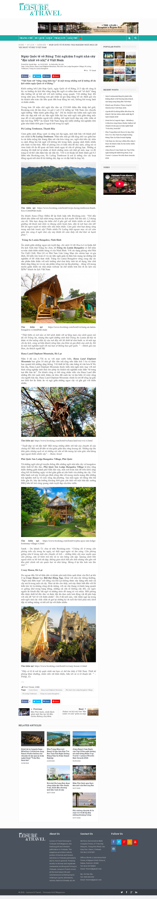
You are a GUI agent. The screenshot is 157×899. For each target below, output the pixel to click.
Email (94, 70)
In (87, 70)
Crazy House (29, 66)
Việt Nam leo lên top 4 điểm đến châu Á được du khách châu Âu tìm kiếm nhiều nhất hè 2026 (120, 143)
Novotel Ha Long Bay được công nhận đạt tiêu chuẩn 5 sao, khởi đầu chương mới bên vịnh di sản (58, 786)
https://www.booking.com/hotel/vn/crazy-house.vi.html (61, 666)
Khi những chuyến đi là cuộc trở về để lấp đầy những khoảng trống (83, 812)
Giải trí (72, 38)
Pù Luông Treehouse (29, 694)
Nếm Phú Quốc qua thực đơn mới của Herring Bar (83, 784)
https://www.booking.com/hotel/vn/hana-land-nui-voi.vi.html (63, 440)
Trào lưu (60, 38)
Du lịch (39, 38)
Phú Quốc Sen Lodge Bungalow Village (70, 66)
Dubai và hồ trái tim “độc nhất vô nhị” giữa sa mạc (74, 712)
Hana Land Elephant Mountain (45, 66)
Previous (37, 709)
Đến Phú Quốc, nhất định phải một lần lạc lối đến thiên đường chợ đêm (42, 714)
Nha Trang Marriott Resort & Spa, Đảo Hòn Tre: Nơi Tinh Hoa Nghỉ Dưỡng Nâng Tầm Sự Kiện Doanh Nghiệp (58, 753)
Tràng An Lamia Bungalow (38, 68)
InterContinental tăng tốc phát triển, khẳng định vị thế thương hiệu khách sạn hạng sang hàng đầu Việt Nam (119, 99)
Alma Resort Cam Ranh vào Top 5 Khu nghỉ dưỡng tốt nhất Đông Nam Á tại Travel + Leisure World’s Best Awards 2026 (84, 753)
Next (81, 709)
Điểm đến (54, 64)
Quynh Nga (33, 64)
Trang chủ (26, 38)
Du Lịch (61, 64)
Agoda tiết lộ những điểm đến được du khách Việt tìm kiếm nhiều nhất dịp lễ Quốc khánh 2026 (119, 114)
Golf (49, 38)
